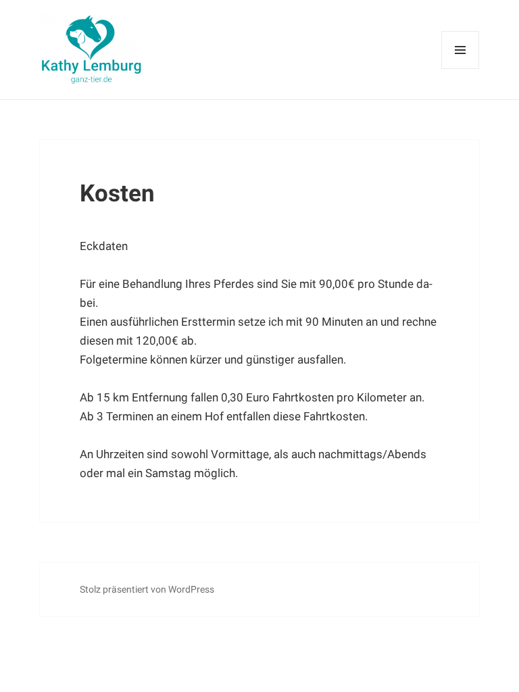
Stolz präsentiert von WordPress (147, 589)
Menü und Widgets (460, 68)
